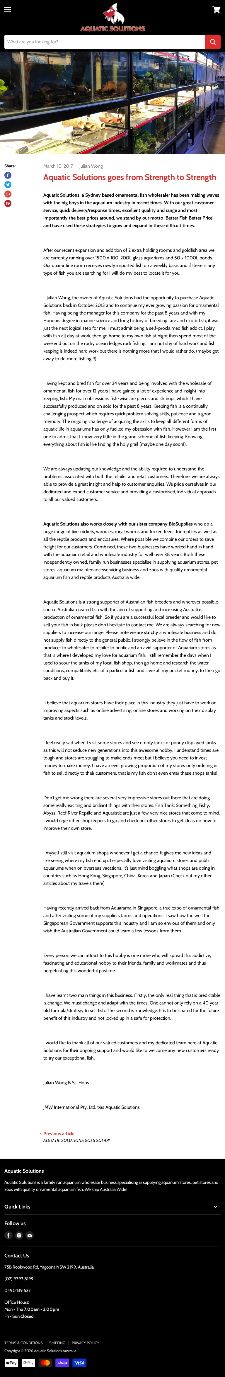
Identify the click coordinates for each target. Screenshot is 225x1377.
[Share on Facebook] (7, 175)
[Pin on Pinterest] (7, 203)
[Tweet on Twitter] (7, 184)
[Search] (213, 42)
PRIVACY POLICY (85, 1342)
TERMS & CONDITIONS (23, 1342)
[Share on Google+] (7, 194)
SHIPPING (57, 1342)
